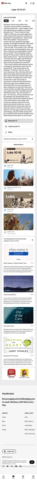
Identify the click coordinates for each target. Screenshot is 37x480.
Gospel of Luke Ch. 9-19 (15, 187)
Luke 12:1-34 (12, 231)
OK (32, 462)
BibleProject (10, 167)
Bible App (11, 377)
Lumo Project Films (11, 233)
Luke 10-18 (11, 165)
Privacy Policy (12, 463)
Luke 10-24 (11, 209)
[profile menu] (32, 3)
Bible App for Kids (24, 377)
